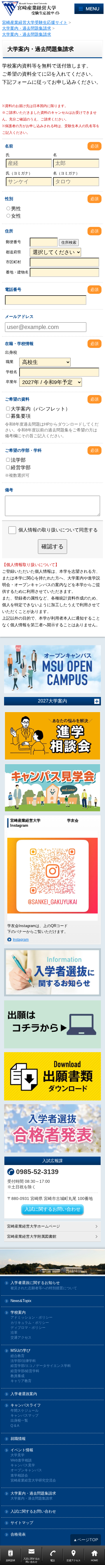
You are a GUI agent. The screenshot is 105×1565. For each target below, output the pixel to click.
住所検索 (68, 242)
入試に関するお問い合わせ (52, 1209)
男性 (16, 208)
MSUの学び (20, 1351)
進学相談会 (19, 1475)
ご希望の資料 (17, 399)
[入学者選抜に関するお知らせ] (52, 972)
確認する (52, 546)
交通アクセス (21, 1337)
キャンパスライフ (25, 1405)
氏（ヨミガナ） (19, 173)
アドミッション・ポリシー (31, 1317)
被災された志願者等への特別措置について (43, 1288)
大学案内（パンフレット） (40, 409)
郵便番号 (13, 242)
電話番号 (13, 289)
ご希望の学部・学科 (23, 450)
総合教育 (17, 1356)
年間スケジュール (24, 1410)
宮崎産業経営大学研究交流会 (33, 1480)
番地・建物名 (17, 272)
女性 (16, 216)
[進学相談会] (52, 736)
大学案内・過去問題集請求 (33, 1493)
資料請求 (10, 1560)
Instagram (21, 939)
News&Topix (21, 1301)
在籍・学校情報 (19, 343)
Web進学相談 (21, 1460)
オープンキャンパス (26, 1470)
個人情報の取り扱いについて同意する (58, 529)
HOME (94, 1560)
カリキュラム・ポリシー (29, 1322)
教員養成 (17, 1376)
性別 (9, 198)
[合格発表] (52, 1128)
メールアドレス (19, 316)
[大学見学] (52, 788)
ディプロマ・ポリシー (28, 1327)
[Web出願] (52, 1024)
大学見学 (17, 1455)
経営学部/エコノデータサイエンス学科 (40, 1365)
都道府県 (13, 252)
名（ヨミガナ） (66, 173)
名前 (9, 146)
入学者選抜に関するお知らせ (35, 1283)
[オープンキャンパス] (52, 669)
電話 (52, 1560)
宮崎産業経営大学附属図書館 (31, 1236)
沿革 (14, 1332)
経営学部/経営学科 (24, 1371)
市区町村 (13, 262)
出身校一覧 (19, 1420)
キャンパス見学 (22, 1465)
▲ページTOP (85, 1539)
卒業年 (11, 382)
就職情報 (18, 1439)
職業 (9, 362)
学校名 (11, 372)
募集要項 (21, 416)
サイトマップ (21, 1523)
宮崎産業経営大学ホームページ (33, 1226)
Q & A (14, 1425)
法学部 (18, 460)
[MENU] (89, 8)
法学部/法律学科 (23, 1361)
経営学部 (21, 467)
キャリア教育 (21, 1381)
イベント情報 (21, 1450)
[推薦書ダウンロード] (52, 1076)
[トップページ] (37, 8)
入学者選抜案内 (23, 1394)
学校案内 (18, 1313)
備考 (9, 490)
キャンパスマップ (24, 1415)
